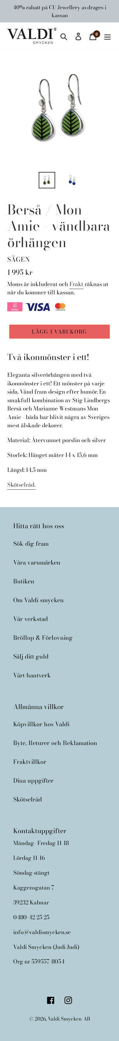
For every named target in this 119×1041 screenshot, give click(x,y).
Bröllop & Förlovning (43, 637)
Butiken (23, 581)
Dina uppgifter (33, 780)
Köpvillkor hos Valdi (41, 724)
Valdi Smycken (65, 1019)
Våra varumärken (36, 562)
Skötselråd (27, 799)
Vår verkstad (30, 618)
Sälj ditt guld (31, 656)
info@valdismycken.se (42, 932)
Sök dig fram (31, 543)
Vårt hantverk (32, 675)
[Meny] (107, 35)
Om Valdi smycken (38, 600)
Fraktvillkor (29, 761)
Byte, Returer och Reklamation (55, 742)
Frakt (76, 284)
